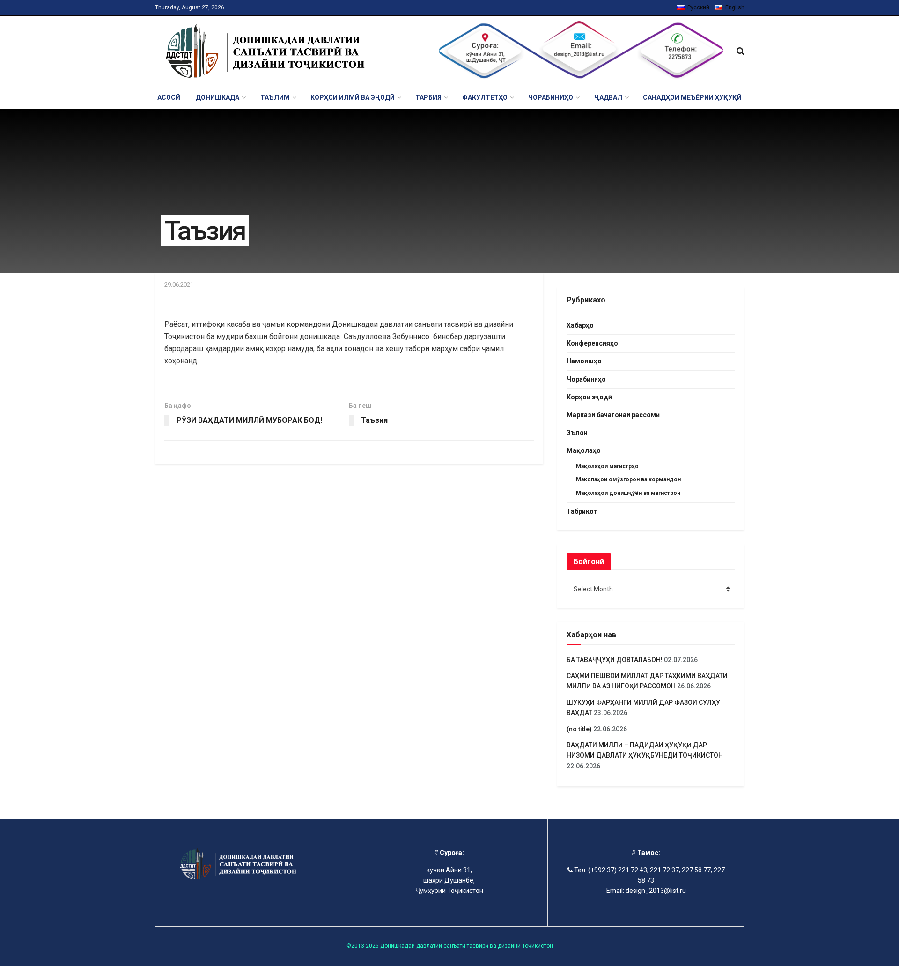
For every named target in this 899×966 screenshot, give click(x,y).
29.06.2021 (178, 284)
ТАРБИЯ (428, 97)
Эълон (577, 432)
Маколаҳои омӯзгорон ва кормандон (628, 479)
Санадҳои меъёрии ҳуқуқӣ (692, 97)
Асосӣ (168, 97)
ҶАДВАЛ (608, 97)
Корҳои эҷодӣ (589, 397)
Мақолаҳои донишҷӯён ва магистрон (628, 493)
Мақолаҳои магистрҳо (607, 466)
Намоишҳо (584, 361)
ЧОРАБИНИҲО (550, 97)
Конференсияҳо (592, 343)
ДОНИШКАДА (217, 97)
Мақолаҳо (584, 450)
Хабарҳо (580, 325)
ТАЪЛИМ (275, 97)
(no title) (579, 729)
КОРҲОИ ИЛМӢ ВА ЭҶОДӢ (352, 97)
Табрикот (582, 511)
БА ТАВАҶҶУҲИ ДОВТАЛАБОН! (615, 660)
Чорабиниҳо (586, 379)
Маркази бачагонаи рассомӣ (613, 415)
